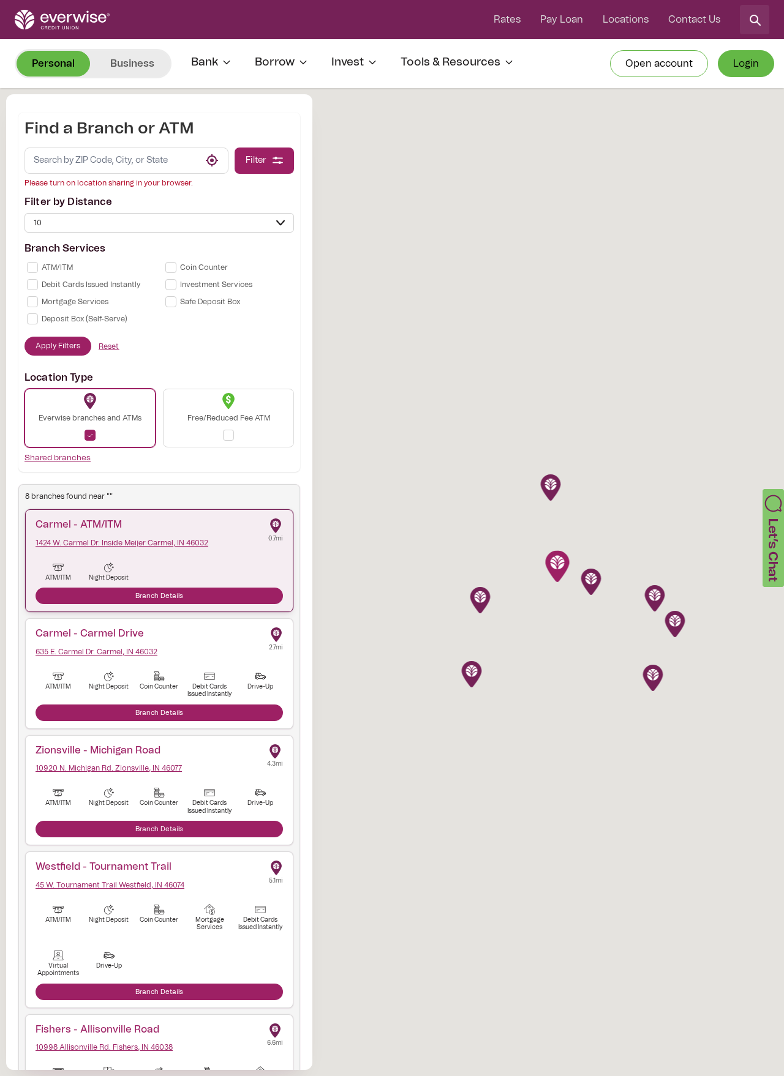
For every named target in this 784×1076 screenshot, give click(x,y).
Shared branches (57, 458)
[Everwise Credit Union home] (62, 19)
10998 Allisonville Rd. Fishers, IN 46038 (104, 1047)
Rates (507, 19)
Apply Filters (58, 345)
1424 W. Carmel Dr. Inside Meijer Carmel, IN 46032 (122, 543)
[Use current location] (212, 161)
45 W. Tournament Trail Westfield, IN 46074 (110, 885)
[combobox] (110, 161)
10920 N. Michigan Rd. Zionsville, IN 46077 (109, 768)
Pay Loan (561, 19)
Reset (109, 346)
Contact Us (694, 19)
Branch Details (159, 595)
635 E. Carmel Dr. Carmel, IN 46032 (96, 652)
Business (132, 64)
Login (746, 64)
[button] (558, 569)
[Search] (754, 19)
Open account (659, 64)
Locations (626, 19)
